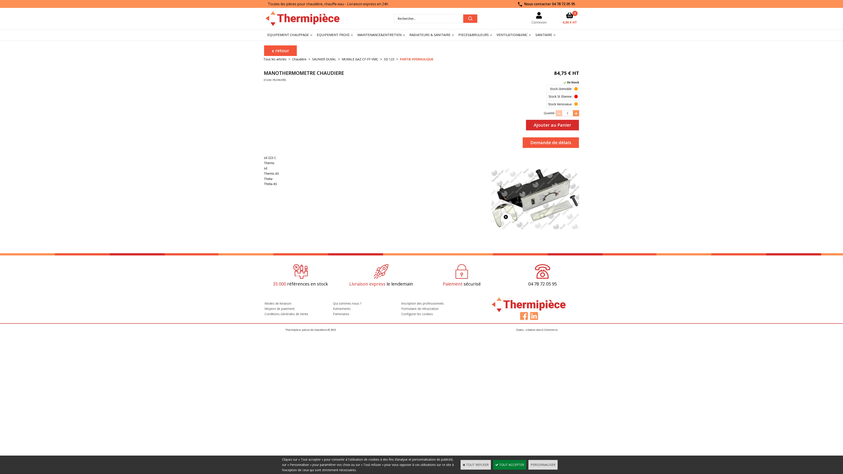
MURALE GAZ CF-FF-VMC (360, 59)
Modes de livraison (278, 303)
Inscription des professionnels (422, 303)
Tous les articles (274, 59)
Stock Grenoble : (561, 89)
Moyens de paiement (280, 309)
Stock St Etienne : (561, 96)
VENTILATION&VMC (512, 34)
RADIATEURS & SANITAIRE (429, 34)
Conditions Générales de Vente (286, 314)
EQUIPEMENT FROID (333, 34)
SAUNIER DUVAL (324, 59)
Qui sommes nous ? (347, 303)
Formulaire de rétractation (420, 309)
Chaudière (299, 59)
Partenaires (341, 314)
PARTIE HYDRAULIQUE (416, 59)
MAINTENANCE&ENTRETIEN (379, 34)
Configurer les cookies (417, 314)
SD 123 (389, 59)
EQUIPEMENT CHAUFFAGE (288, 34)
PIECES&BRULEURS (473, 34)
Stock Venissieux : (560, 104)
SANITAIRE (543, 34)
